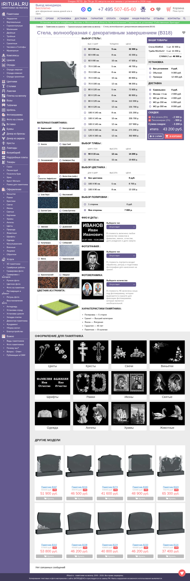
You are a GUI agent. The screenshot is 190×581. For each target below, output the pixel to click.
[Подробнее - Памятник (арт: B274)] (109, 473)
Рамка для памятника (17, 184)
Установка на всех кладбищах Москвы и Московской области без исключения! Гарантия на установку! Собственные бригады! (110, 22)
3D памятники (13, 264)
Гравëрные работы (16, 267)
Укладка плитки (14, 317)
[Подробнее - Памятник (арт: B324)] (170, 473)
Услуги (10, 259)
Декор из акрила (16, 138)
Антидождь (12, 306)
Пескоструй (12, 170)
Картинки (11, 215)
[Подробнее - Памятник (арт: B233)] (140, 531)
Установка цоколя (15, 313)
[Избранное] (158, 9)
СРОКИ (50, 18)
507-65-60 (117, 9)
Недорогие (12, 18)
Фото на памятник (15, 287)
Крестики (11, 201)
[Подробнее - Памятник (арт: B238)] (79, 531)
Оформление (14, 189)
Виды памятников (15, 341)
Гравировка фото (15, 271)
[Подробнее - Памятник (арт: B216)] (79, 473)
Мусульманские (14, 244)
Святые (10, 212)
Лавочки (11, 91)
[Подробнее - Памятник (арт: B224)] (109, 531)
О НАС (38, 18)
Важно (10, 336)
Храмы (10, 219)
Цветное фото (13, 284)
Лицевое (11, 251)
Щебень (11, 110)
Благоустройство (15, 331)
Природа (11, 229)
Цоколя (11, 60)
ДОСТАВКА (81, 18)
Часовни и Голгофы (16, 47)
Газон (9, 166)
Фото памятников (15, 344)
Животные (12, 233)
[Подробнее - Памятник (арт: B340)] (140, 473)
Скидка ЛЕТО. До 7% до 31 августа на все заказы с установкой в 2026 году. (110, 1)
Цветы (10, 226)
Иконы (10, 208)
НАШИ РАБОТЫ (141, 18)
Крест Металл (13, 181)
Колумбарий (13, 152)
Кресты (11, 143)
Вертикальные (14, 22)
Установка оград (15, 310)
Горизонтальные (15, 25)
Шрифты (11, 236)
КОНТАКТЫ (174, 18)
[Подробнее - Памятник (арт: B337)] (49, 473)
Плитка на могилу (16, 96)
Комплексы (13, 55)
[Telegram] (89, 9)
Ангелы (10, 222)
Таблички (12, 105)
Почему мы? (13, 348)
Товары (11, 162)
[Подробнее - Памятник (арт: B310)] (49, 531)
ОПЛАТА (111, 18)
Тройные (11, 36)
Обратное (11, 254)
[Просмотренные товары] (152, 9)
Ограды (11, 65)
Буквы (10, 129)
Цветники (12, 81)
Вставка (11, 124)
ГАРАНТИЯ (97, 18)
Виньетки (11, 194)
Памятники (13, 14)
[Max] (83, 9)
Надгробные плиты (17, 157)
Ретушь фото (13, 297)
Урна (9, 177)
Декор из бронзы (16, 133)
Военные (11, 247)
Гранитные (12, 43)
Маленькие (12, 29)
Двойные (11, 33)
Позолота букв (14, 174)
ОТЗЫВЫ (159, 18)
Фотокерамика (15, 114)
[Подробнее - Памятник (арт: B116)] (170, 531)
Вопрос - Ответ (14, 351)
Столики (11, 86)
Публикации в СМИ (16, 355)
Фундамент (12, 324)
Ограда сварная (14, 69)
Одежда (10, 240)
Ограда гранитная (15, 76)
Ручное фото (13, 280)
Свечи (10, 204)
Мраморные (13, 50)
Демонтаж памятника (17, 321)
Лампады (12, 148)
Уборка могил (13, 328)
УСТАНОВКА (64, 18)
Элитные (11, 40)
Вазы (9, 100)
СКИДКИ (124, 18)
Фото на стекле (15, 119)
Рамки (10, 197)
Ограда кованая (14, 73)
